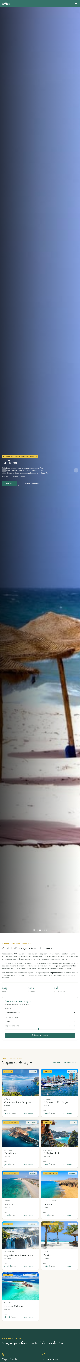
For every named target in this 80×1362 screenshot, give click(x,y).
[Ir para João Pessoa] (46, 930)
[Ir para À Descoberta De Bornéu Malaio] (37, 930)
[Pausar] (34, 930)
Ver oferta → (30, 1114)
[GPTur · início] (6, 3)
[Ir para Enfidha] (39, 930)
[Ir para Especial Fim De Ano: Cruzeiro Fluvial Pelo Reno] (41, 930)
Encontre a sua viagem (31, 486)
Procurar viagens (41, 1035)
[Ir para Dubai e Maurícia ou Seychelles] (44, 930)
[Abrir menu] (76, 3)
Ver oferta (9, 486)
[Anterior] (4, 470)
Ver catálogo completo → (65, 1063)
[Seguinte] (76, 470)
